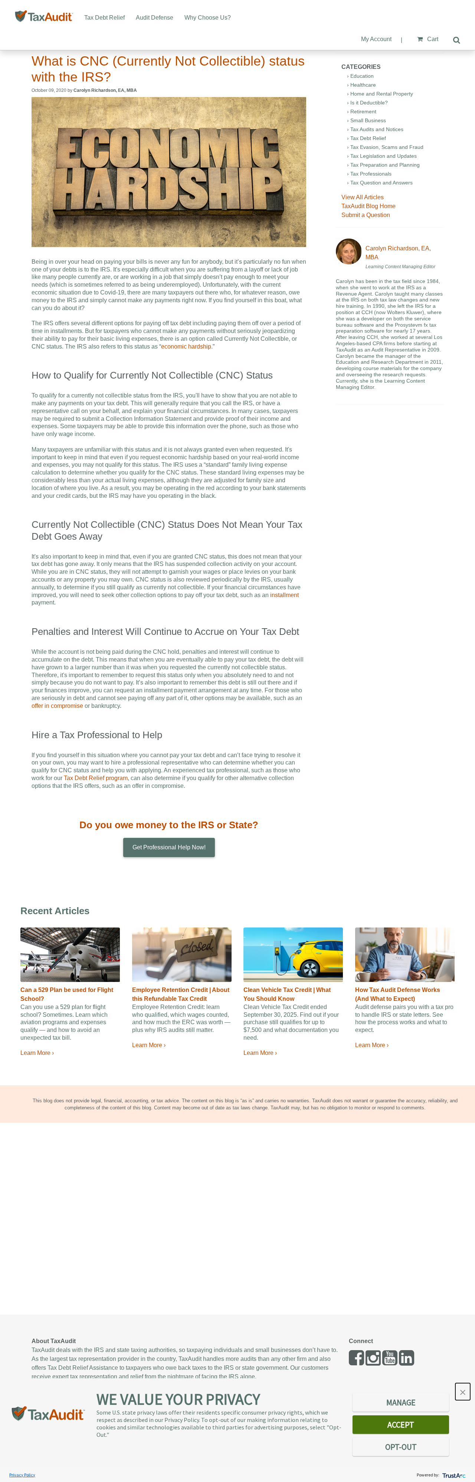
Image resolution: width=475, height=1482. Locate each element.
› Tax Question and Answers (380, 183)
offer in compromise (57, 706)
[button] (462, 1391)
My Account (376, 39)
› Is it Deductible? (367, 103)
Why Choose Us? (207, 17)
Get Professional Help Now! (169, 847)
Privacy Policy (22, 1475)
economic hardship (186, 346)
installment (284, 595)
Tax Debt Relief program (96, 778)
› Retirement (361, 111)
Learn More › (37, 1053)
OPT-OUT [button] (401, 1447)
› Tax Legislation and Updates (382, 156)
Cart (432, 39)
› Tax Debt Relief (366, 138)
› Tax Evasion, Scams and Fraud (385, 147)
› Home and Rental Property (380, 94)
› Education (360, 76)
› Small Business (366, 120)
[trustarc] (453, 1475)
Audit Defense (154, 17)
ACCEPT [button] (400, 1424)
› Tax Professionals (369, 174)
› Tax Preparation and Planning (383, 165)
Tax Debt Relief (104, 17)
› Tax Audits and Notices (375, 129)
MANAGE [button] (401, 1402)
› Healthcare (361, 85)
